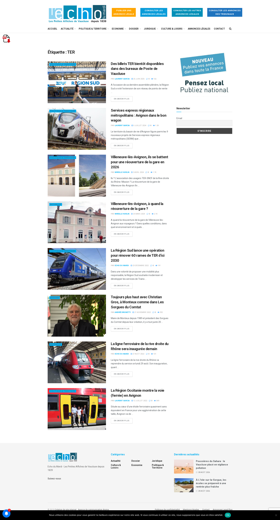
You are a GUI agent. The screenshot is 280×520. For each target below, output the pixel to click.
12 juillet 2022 (140, 401)
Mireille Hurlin (122, 172)
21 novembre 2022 (142, 312)
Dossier (134, 28)
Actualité (67, 28)
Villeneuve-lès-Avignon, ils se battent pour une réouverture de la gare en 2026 (139, 162)
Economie (118, 28)
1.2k (157, 125)
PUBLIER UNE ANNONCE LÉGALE (123, 12)
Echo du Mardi (122, 265)
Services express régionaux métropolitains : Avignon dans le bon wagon (138, 115)
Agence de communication (90, 509)
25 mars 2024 (139, 214)
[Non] (276, 515)
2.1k (155, 214)
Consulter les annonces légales (154, 12)
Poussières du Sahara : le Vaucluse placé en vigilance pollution (212, 464)
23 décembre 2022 (140, 265)
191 (159, 265)
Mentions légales (191, 509)
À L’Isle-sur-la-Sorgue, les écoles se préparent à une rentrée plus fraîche (211, 483)
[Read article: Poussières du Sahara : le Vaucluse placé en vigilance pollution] (183, 467)
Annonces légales (199, 28)
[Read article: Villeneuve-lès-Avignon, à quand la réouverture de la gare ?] (77, 222)
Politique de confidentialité (167, 509)
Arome (106, 509)
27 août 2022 (138, 354)
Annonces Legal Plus (222, 509)
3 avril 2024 (138, 172)
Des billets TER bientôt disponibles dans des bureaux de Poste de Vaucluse (137, 69)
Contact (219, 28)
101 (154, 354)
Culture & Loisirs (171, 28)
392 (161, 312)
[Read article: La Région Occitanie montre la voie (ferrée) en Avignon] (77, 409)
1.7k (154, 172)
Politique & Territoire (92, 28)
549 (157, 401)
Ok (227, 515)
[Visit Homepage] (77, 12)
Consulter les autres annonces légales (187, 12)
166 (154, 79)
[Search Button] (230, 29)
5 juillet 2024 (139, 125)
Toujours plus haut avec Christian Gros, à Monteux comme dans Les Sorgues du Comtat (137, 302)
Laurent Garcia (122, 79)
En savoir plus (123, 99)
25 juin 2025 (138, 79)
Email (179, 118)
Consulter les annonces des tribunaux (225, 12)
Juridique (150, 28)
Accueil (52, 28)
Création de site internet (65, 509)
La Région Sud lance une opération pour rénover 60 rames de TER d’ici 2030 (137, 255)
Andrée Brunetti (123, 312)
